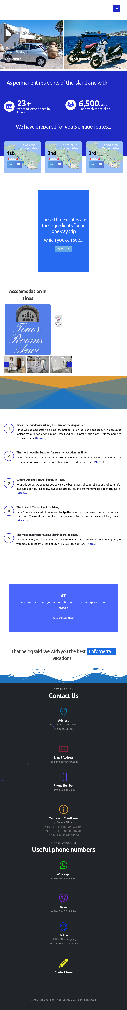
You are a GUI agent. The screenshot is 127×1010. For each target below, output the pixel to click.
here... (62, 248)
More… (40, 438)
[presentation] (6, 364)
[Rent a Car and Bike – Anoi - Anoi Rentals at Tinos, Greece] (29, 8)
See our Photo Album (63, 618)
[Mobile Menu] (116, 8)
